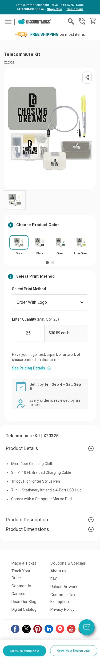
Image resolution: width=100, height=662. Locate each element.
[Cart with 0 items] (92, 21)
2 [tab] (52, 262)
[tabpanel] (19, 247)
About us (58, 571)
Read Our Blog (23, 601)
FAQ (54, 579)
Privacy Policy (62, 609)
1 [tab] (47, 262)
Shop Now (54, 9)
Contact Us (21, 586)
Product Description (27, 519)
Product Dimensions (27, 529)
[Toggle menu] (7, 21)
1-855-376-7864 (82, 21)
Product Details (22, 448)
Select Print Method (29, 289)
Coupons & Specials (68, 563)
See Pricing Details (31, 368)
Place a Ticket (23, 563)
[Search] (71, 21)
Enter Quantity (35, 319)
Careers (18, 593)
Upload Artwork (63, 586)
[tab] (50, 448)
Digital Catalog (24, 609)
